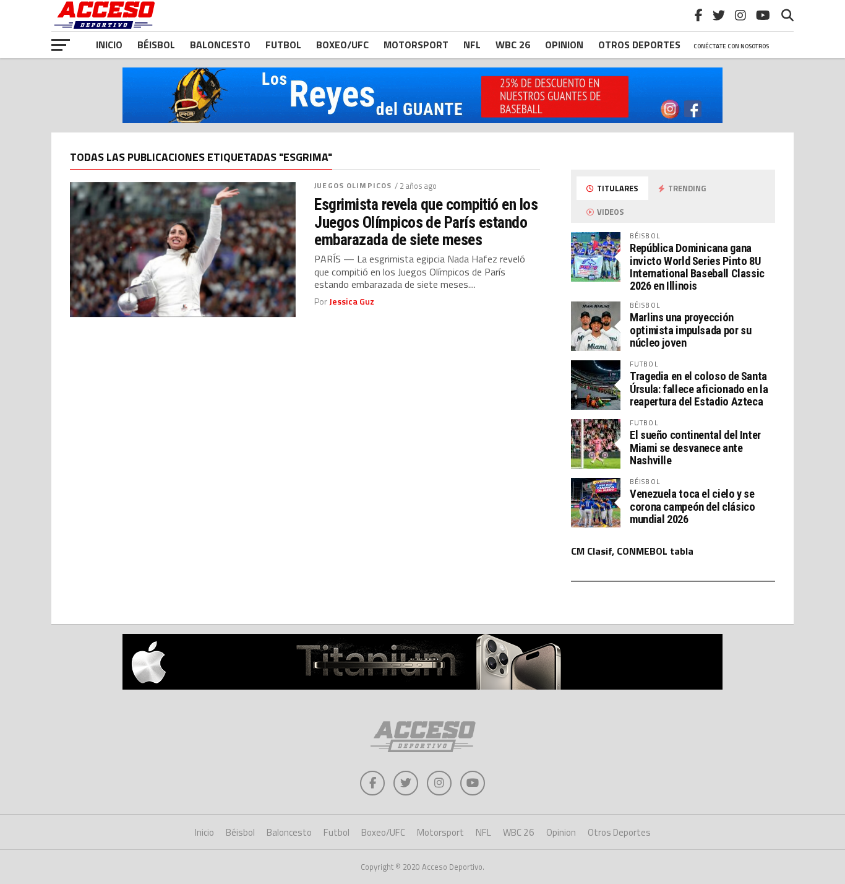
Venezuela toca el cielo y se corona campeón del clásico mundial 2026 (692, 506)
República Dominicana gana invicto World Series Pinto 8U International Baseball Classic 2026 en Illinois (697, 266)
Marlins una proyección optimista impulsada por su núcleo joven (690, 330)
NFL (472, 44)
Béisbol (156, 44)
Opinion (564, 44)
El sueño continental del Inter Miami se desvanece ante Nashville (695, 447)
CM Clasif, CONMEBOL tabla (632, 551)
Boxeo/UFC (342, 44)
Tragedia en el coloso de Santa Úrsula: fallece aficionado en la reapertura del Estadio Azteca (699, 388)
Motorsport (416, 44)
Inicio (109, 44)
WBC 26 (512, 44)
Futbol (283, 44)
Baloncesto (220, 44)
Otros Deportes (619, 832)
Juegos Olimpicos (353, 185)
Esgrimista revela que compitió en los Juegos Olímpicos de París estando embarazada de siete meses (426, 222)
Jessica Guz (351, 301)
